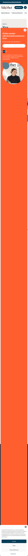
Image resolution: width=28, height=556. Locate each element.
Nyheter (4, 24)
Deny (14, 545)
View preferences (14, 550)
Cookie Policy (13, 553)
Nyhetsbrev (19, 7)
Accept (14, 541)
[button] (25, 527)
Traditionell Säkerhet (17, 13)
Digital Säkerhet (5, 13)
